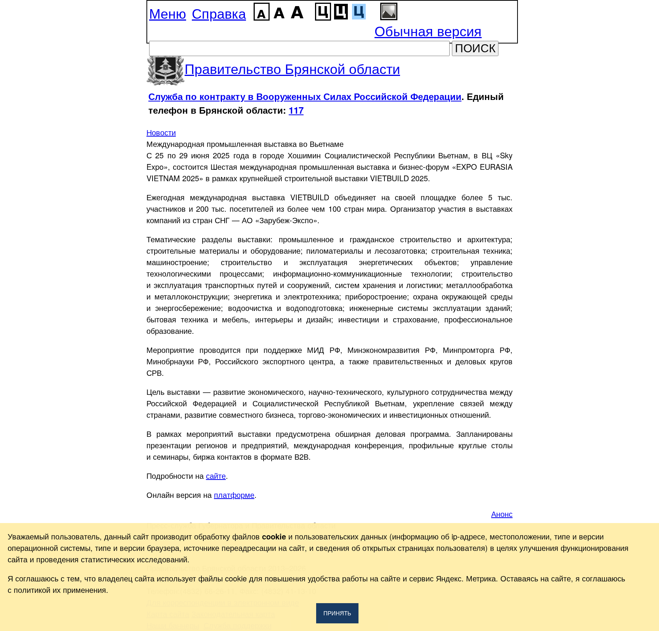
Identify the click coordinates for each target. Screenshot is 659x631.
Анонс (502, 513)
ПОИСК (475, 48)
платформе (234, 494)
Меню (167, 13)
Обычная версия (428, 30)
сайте (216, 475)
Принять (337, 613)
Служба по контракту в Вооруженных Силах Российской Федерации (304, 96)
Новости (161, 132)
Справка (219, 13)
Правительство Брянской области (292, 68)
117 (296, 109)
